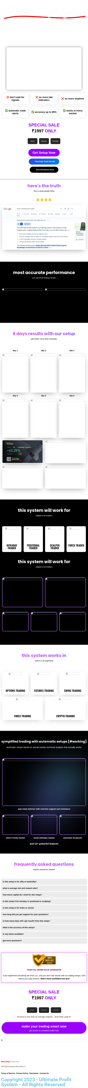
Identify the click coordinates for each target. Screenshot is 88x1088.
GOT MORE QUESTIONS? (12, 941)
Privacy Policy (22, 1073)
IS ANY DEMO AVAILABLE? (13, 934)
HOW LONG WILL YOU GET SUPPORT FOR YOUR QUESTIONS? (26, 914)
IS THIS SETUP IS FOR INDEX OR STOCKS (18, 908)
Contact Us (44, 1073)
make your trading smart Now (44, 1026)
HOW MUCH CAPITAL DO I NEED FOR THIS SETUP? (22, 895)
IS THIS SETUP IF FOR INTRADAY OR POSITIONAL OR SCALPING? (27, 901)
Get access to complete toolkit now (44, 1030)
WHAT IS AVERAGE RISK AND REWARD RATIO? (20, 888)
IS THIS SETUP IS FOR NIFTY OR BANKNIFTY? (20, 882)
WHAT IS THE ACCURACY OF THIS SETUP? (19, 927)
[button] (44, 68)
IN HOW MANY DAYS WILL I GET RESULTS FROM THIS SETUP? (26, 921)
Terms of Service (8, 1073)
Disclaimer (34, 1073)
